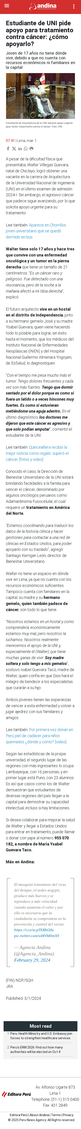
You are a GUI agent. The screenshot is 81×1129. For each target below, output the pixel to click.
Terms (56, 1115)
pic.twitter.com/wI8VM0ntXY (36, 936)
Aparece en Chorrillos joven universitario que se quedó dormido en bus (36, 231)
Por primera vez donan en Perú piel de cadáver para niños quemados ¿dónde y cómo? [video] (39, 735)
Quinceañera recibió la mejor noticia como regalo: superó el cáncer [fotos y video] (37, 453)
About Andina (39, 1115)
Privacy (68, 1115)
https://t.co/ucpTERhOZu (34, 930)
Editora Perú (19, 1115)
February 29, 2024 (32, 960)
